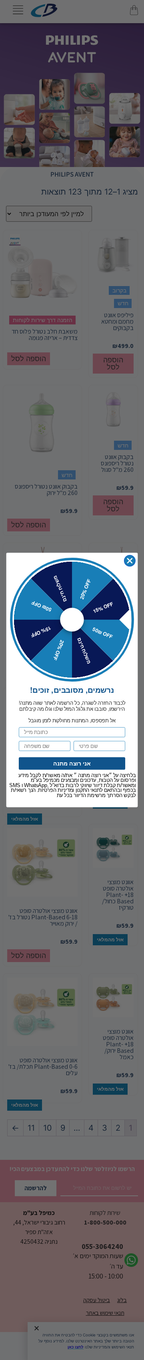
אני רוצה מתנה (71, 763)
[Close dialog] (129, 560)
